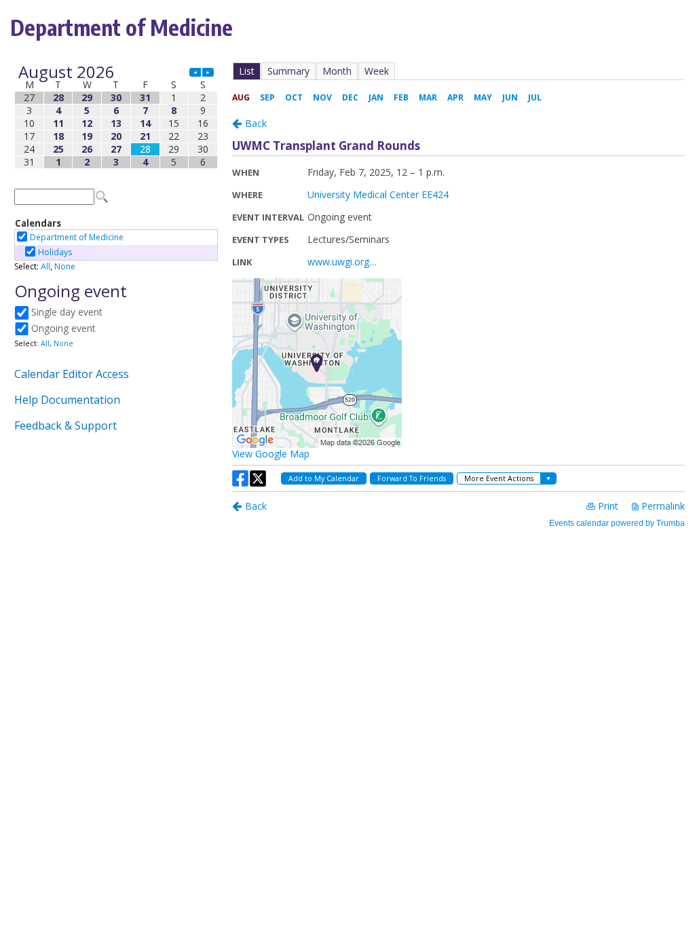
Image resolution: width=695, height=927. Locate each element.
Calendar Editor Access (71, 373)
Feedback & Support (65, 425)
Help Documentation (67, 399)
